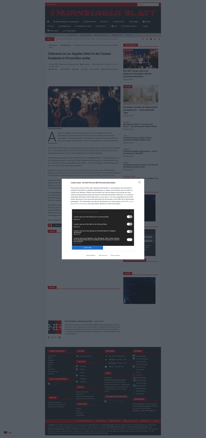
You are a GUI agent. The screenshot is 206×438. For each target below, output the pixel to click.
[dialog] (103, 219)
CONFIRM (88, 247)
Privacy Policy (115, 255)
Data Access (103, 255)
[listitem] (103, 212)
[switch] (129, 216)
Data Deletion (90, 255)
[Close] (140, 183)
